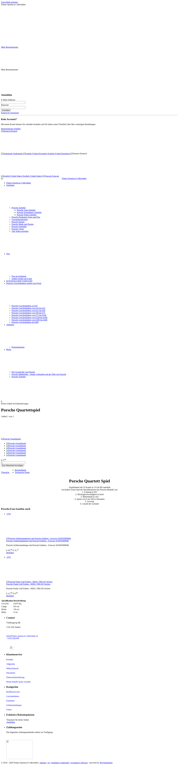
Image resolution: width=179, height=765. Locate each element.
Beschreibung (20, 470)
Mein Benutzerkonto (9, 47)
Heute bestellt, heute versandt (18, 682)
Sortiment (10, 185)
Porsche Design (18, 222)
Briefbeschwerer (13, 692)
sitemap (43, 763)
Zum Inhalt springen (9, 2)
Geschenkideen (12, 696)
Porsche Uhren (18, 229)
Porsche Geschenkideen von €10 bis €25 (28, 308)
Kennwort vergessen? (10, 113)
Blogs (8, 349)
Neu (8, 254)
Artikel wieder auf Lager (22, 278)
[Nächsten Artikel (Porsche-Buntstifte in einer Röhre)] (89, 428)
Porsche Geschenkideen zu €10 (24, 306)
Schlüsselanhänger (14, 705)
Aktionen (10, 325)
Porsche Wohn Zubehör (26, 215)
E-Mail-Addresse (8, 100)
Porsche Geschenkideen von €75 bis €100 (29, 315)
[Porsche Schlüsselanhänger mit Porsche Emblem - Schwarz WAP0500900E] (92, 527)
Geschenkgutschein (20, 219)
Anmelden (6, 110)
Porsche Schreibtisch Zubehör (29, 212)
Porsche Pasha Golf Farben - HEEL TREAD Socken (28, 584)
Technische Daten (22, 472)
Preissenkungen (18, 347)
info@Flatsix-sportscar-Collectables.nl (22, 636)
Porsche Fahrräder (19, 226)
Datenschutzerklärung (15, 677)
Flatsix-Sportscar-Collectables (18, 183)
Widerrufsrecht (12, 668)
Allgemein (10, 664)
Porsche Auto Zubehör (26, 210)
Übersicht (5, 472)
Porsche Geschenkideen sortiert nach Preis (23, 283)
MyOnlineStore (106, 763)
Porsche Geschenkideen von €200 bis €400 (29, 320)
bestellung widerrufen (60, 763)
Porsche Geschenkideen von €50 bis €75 (28, 313)
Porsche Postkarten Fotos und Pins (26, 217)
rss (49, 763)
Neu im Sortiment (19, 276)
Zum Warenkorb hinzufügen (12, 465)
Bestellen (10, 553)
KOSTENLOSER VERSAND (19, 281)
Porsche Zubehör (19, 208)
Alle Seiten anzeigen (20, 231)
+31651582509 (12, 638)
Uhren (9, 710)
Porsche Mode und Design (23, 224)
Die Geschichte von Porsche (23, 372)
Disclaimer (10, 673)
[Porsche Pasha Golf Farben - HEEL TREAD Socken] (92, 570)
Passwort (5, 105)
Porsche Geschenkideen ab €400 (25, 322)
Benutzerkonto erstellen (11, 129)
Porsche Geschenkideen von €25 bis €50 (28, 310)
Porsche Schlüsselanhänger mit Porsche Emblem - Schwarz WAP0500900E (37, 541)
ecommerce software (79, 763)
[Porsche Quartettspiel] (11, 439)
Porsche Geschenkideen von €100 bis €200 (29, 317)
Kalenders (10, 701)
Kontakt (9, 659)
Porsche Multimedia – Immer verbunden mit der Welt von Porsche (39, 374)
